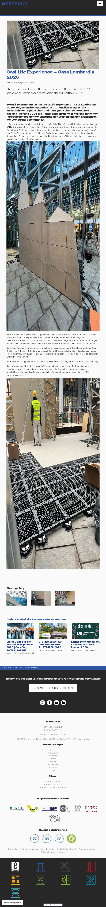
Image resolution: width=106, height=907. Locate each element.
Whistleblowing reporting (53, 852)
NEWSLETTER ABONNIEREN (53, 688)
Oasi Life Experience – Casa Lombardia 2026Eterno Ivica (15, 4)
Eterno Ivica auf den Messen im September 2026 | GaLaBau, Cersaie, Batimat (20, 646)
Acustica (53, 768)
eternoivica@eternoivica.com (53, 735)
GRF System (53, 753)
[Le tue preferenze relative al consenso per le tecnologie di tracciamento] (12, 902)
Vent (53, 771)
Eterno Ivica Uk (53, 781)
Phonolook (53, 765)
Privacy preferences (87, 849)
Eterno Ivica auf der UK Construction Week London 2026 (85, 645)
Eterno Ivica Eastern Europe (53, 787)
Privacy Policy (14, 849)
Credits (73, 849)
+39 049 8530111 (55, 730)
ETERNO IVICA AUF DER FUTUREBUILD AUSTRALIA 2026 (51, 645)
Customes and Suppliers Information (38, 849)
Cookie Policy (63, 849)
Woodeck (53, 756)
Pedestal (53, 750)
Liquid (53, 762)
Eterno (53, 759)
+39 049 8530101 (55, 727)
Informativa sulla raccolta (53, 905)
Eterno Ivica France (53, 784)
